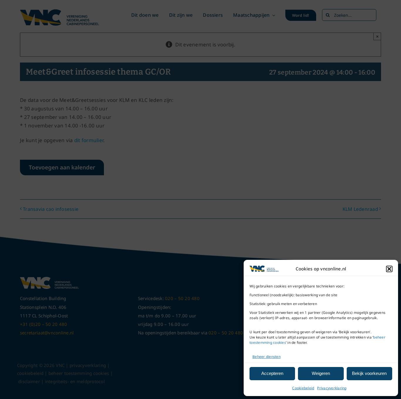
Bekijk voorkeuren (369, 373)
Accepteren (272, 373)
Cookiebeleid (303, 387)
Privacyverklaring (331, 387)
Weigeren (321, 373)
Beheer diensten (266, 356)
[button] (389, 269)
